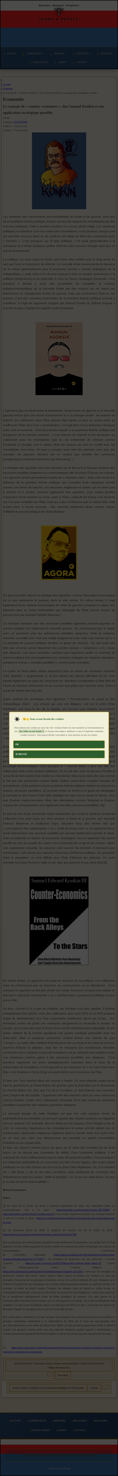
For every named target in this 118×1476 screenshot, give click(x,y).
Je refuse (21, 754)
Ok (17, 744)
